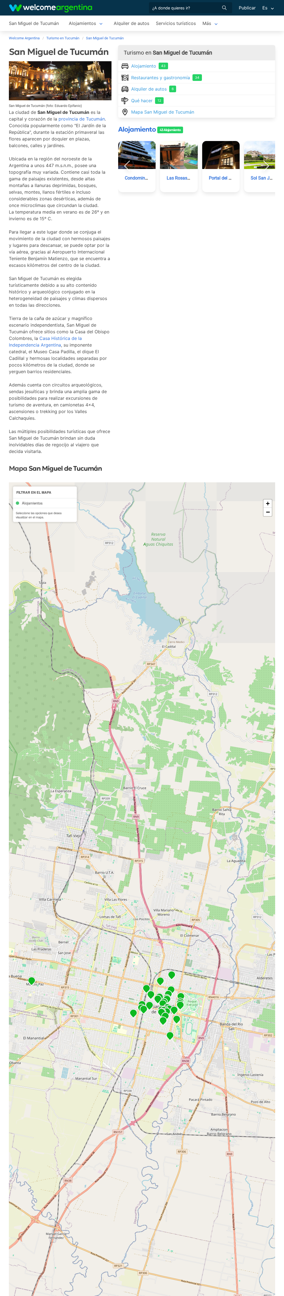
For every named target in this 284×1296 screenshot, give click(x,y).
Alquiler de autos (131, 23)
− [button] (268, 512)
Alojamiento (148, 66)
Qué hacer (146, 100)
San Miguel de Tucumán (34, 23)
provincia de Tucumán (82, 119)
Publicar (247, 8)
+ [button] (268, 503)
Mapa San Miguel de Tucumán (162, 112)
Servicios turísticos (176, 23)
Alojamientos (82, 23)
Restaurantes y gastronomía (165, 77)
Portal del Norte (224, 178)
